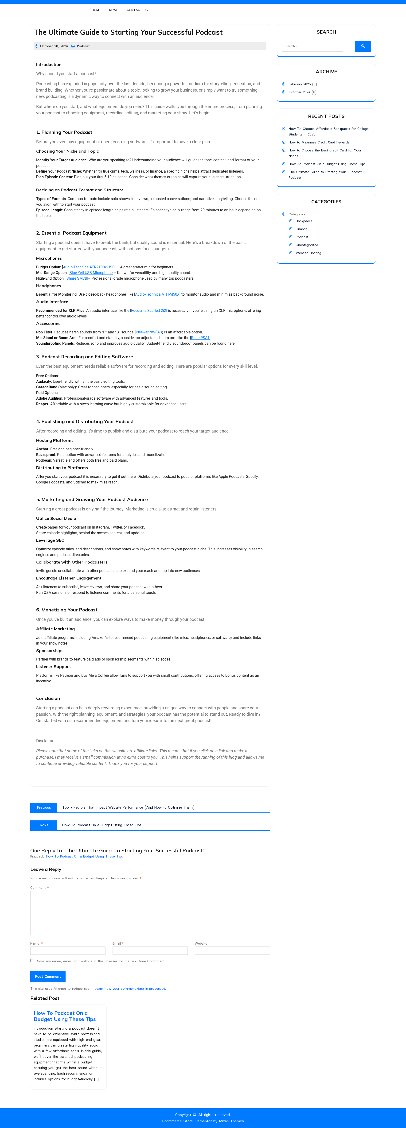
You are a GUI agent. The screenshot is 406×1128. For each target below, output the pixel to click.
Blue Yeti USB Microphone (91, 272)
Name (36, 943)
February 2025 (300, 84)
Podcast (83, 46)
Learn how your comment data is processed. (130, 989)
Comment (39, 888)
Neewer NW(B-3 (149, 332)
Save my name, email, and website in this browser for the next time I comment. (101, 961)
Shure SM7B (76, 278)
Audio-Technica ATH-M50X (157, 294)
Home (96, 10)
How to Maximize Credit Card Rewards (319, 142)
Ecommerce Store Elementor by (203, 1121)
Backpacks (304, 221)
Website (201, 943)
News (113, 10)
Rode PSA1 (200, 338)
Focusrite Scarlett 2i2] (149, 310)
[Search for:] (309, 46)
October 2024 (299, 92)
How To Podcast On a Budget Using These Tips (84, 856)
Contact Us (137, 10)
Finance (302, 229)
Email (118, 943)
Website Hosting (308, 253)
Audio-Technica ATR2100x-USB (89, 267)
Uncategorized (307, 245)
